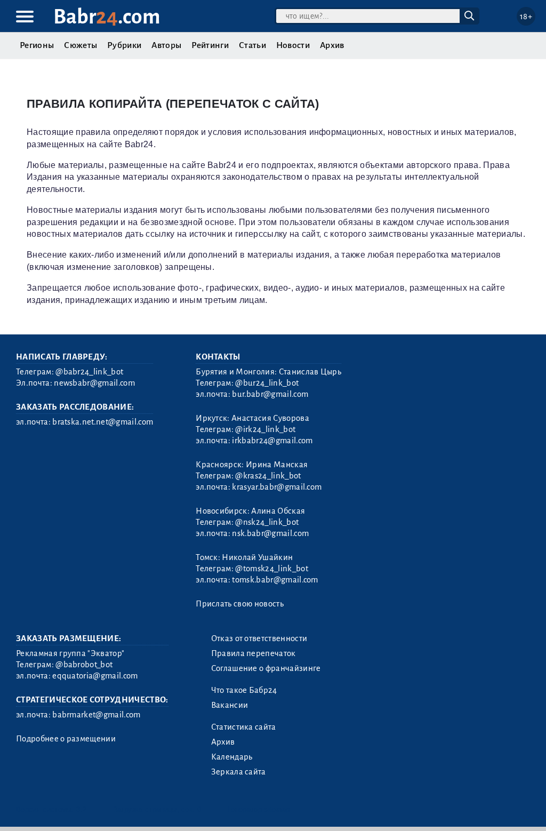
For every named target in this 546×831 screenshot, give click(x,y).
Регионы (37, 45)
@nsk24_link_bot (267, 522)
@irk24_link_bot (265, 429)
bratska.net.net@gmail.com (102, 422)
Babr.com (106, 17)
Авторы (166, 45)
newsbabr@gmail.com (94, 383)
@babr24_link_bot (89, 371)
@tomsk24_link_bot (271, 568)
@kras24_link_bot (268, 476)
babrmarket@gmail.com (96, 714)
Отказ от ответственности (259, 638)
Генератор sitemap (259, 809)
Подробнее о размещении (66, 738)
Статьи (252, 45)
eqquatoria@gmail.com (95, 676)
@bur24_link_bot (267, 383)
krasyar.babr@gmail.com (277, 487)
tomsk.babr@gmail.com (275, 580)
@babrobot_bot (84, 664)
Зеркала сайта (238, 772)
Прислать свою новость (240, 604)
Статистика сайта (243, 727)
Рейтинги (210, 45)
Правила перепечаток (253, 653)
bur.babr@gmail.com (270, 394)
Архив (332, 45)
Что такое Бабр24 (244, 690)
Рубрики (124, 45)
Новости (293, 45)
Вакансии (229, 705)
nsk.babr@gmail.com (270, 533)
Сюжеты (80, 45)
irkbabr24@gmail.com (272, 440)
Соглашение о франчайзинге (266, 668)
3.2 (81, 809)
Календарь (232, 757)
